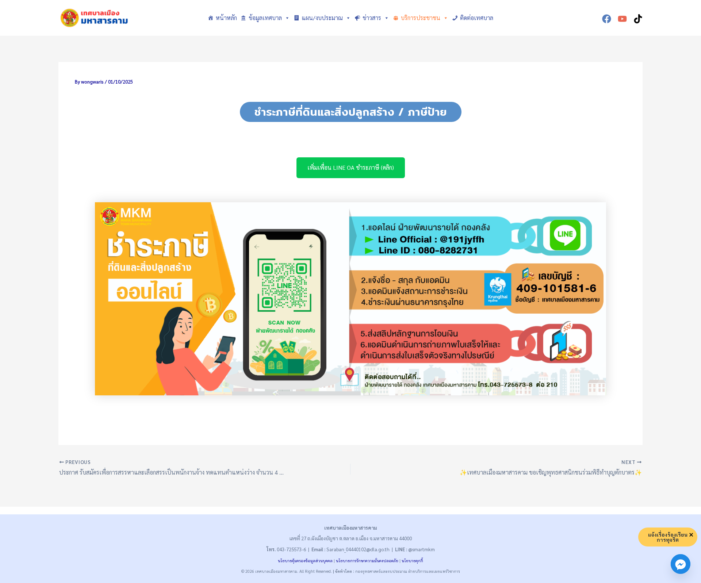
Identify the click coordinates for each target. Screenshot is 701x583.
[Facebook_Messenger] (680, 564)
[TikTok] (638, 18)
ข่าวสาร (372, 18)
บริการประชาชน (420, 18)
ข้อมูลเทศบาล (265, 18)
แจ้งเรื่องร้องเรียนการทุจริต (667, 537)
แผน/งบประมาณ (322, 18)
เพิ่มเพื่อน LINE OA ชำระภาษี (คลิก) (350, 167)
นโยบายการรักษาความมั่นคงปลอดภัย (367, 560)
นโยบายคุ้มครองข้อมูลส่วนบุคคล (305, 560)
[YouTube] (622, 18)
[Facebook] (606, 18)
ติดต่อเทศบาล (476, 18)
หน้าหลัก (226, 18)
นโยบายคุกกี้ (412, 560)
